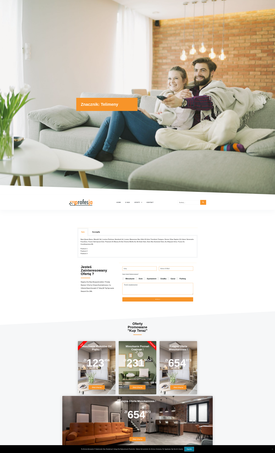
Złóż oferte (97, 387)
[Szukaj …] (189, 202)
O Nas (127, 202)
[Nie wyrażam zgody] (272, 449)
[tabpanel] (137, 247)
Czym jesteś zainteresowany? (130, 274)
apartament (151, 279)
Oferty (137, 202)
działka (163, 279)
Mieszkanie (129, 279)
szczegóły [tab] (96, 232)
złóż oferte (137, 387)
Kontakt (150, 202)
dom (141, 279)
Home (118, 202)
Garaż (173, 279)
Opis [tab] (83, 232)
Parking (183, 279)
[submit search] (203, 202)
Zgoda (189, 449)
